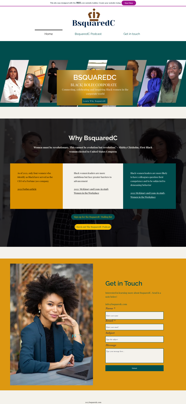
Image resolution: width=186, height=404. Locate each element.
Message (111, 345)
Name (109, 308)
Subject (110, 332)
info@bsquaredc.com (116, 304)
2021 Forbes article (26, 189)
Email (109, 320)
